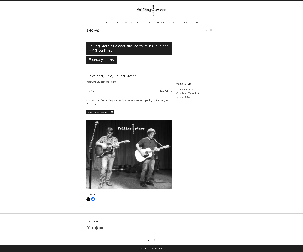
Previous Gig (206, 30)
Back (210, 30)
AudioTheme (158, 248)
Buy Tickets (166, 91)
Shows (148, 22)
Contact (185, 22)
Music (130, 22)
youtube (160, 240)
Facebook (142, 240)
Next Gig (214, 30)
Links (196, 22)
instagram (154, 240)
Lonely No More (112, 22)
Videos (160, 22)
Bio (138, 22)
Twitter (148, 240)
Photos (172, 22)
